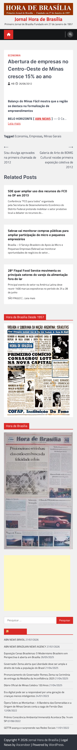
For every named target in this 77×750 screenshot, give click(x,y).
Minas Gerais (52, 136)
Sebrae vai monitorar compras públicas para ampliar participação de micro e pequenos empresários (38, 235)
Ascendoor (23, 744)
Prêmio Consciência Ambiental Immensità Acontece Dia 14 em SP (38, 719)
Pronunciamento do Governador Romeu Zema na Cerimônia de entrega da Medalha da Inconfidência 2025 (37, 676)
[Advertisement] (37, 583)
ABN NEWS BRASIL (14, 640)
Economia (14, 55)
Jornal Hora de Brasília (38, 19)
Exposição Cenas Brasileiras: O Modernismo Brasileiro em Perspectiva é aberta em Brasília (36, 655)
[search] (70, 34)
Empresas (35, 136)
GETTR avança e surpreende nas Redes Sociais (29, 728)
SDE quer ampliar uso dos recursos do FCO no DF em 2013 (37, 193)
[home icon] (8, 34)
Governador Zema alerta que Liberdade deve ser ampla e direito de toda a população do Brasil (35, 666)
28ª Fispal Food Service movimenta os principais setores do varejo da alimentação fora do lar (38, 274)
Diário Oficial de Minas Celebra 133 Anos (26, 685)
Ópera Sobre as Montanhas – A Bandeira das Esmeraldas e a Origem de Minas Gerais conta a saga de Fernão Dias (37, 704)
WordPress (56, 744)
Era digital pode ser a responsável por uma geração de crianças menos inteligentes (34, 694)
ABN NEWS (43, 118)
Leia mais (14, 123)
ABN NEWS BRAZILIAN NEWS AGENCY (25, 647)
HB (12, 84)
